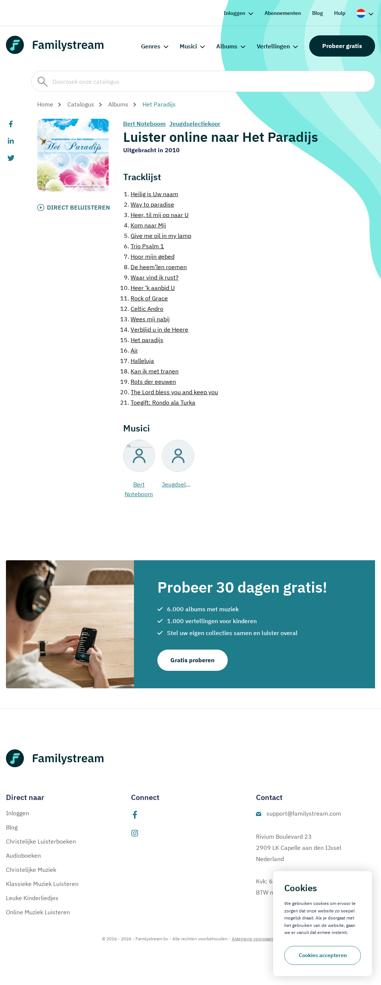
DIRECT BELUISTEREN (78, 207)
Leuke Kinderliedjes (32, 898)
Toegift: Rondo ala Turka (157, 402)
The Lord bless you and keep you (169, 392)
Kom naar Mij (145, 225)
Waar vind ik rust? (151, 277)
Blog (317, 13)
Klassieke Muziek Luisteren (42, 883)
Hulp (339, 13)
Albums (226, 46)
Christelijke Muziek (31, 869)
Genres (150, 46)
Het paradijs (141, 340)
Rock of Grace (144, 298)
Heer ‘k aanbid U (147, 287)
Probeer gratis (342, 46)
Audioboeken (23, 855)
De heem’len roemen (155, 267)
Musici (188, 46)
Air (129, 350)
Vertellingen (273, 46)
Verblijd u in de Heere (154, 329)
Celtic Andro (141, 308)
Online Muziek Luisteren (38, 912)
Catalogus (80, 104)
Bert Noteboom (144, 123)
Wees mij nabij (145, 319)
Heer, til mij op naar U (156, 215)
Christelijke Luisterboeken (41, 841)
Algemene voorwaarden (255, 938)
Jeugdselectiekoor (194, 123)
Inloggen (234, 13)
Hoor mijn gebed (149, 256)
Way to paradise (149, 204)
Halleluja (137, 360)
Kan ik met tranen (149, 371)
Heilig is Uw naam (151, 194)
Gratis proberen (192, 660)
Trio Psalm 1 (144, 246)
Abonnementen (283, 13)
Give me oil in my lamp (157, 235)
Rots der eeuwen (148, 381)
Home (45, 104)
